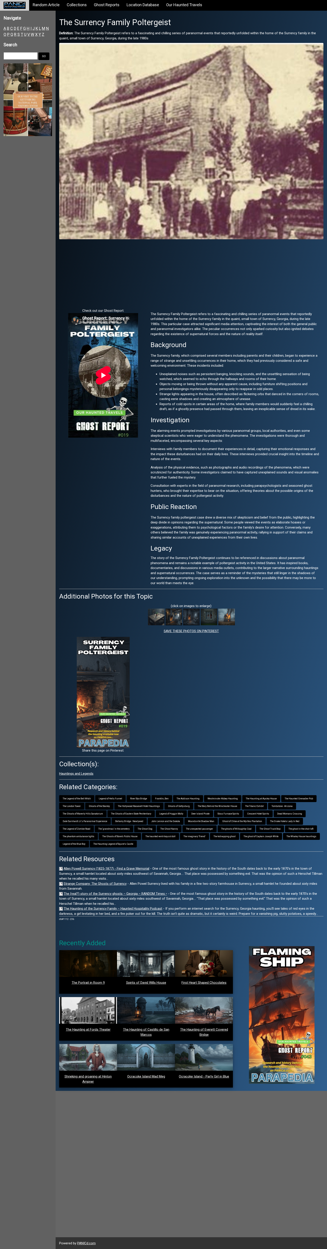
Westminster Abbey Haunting (223, 798)
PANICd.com (86, 1243)
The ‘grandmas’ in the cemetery (114, 829)
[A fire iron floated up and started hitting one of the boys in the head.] (174, 617)
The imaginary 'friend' (195, 836)
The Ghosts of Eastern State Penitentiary (131, 814)
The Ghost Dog (145, 829)
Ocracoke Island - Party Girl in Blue (204, 1076)
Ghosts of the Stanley (99, 806)
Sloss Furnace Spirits (228, 814)
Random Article (46, 4)
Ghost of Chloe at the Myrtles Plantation (242, 821)
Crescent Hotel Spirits (258, 814)
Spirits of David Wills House (146, 983)
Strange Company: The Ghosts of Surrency (95, 884)
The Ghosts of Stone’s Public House (119, 836)
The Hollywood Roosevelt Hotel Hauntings (139, 806)
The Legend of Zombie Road (76, 829)
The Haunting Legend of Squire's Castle (113, 844)
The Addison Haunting (188, 798)
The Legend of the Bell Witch (77, 798)
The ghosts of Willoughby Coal (236, 829)
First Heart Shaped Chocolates (204, 983)
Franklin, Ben (162, 798)
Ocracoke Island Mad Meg (146, 1076)
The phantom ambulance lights (78, 836)
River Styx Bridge (138, 798)
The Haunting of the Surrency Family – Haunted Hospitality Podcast (113, 909)
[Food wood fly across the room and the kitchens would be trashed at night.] (191, 617)
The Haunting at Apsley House (261, 798)
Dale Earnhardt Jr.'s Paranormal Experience (85, 821)
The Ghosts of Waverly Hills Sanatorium (83, 814)
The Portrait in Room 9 (88, 983)
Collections (77, 4)
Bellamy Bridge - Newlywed (129, 821)
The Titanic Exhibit (254, 806)
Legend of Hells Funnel (110, 798)
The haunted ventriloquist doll (160, 836)
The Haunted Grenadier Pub (299, 798)
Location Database (143, 4)
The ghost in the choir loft (301, 829)
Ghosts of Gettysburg (179, 806)
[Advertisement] (191, 274)
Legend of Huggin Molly (171, 814)
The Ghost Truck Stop (270, 829)
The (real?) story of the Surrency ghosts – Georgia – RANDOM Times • (115, 894)
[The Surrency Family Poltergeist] (191, 141)
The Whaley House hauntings (301, 836)
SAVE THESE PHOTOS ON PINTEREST (191, 631)
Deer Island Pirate (200, 814)
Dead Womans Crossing (289, 814)
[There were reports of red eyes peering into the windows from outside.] (209, 617)
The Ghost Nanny (169, 829)
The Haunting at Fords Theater (88, 1030)
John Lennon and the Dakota (165, 821)
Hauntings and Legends (76, 774)
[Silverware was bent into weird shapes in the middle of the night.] (156, 617)
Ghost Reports (106, 4)
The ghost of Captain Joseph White (261, 836)
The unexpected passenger (199, 829)
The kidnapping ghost (225, 836)
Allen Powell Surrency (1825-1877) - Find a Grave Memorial (106, 869)
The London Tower (72, 806)
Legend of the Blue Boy (74, 844)
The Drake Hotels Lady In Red (284, 821)
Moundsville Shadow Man (201, 821)
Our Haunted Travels (184, 4)
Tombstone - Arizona (282, 806)
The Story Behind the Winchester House (217, 806)
